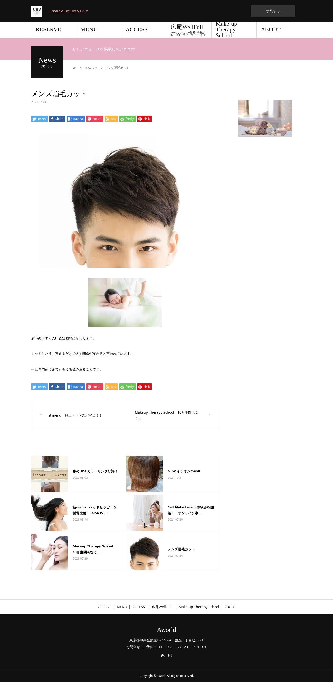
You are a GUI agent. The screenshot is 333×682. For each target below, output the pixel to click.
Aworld (166, 630)
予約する (273, 11)
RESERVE (48, 29)
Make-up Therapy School (226, 30)
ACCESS (136, 29)
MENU (89, 29)
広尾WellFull (190, 30)
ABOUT (271, 29)
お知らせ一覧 (200, 447)
